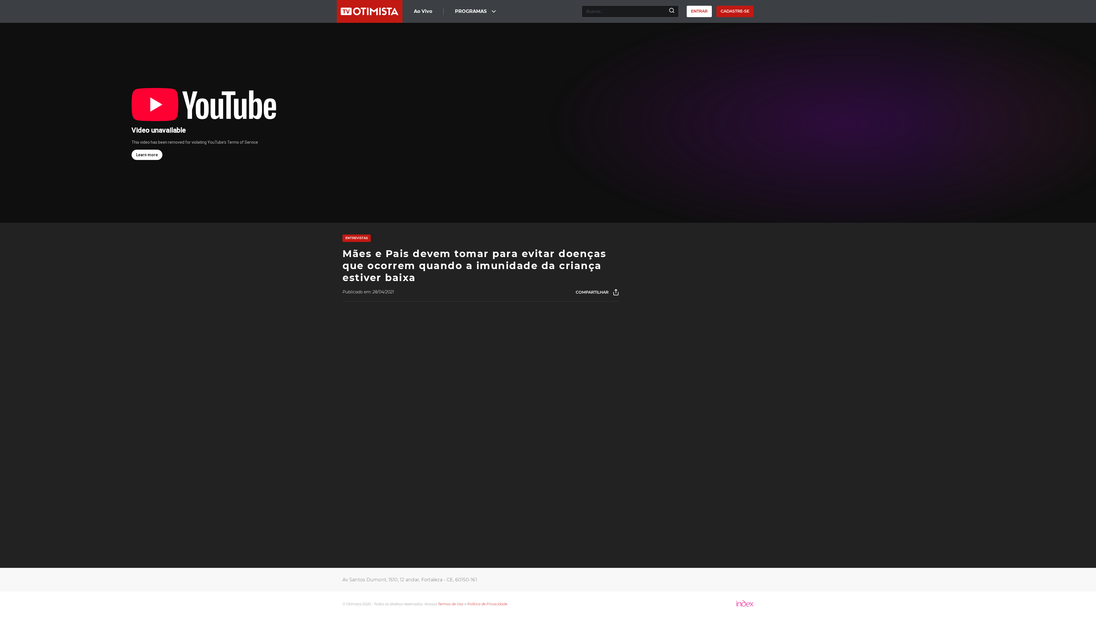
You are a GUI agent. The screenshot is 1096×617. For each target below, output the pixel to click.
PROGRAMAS (471, 11)
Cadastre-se (735, 11)
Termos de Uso (451, 604)
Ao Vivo (423, 11)
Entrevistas (356, 238)
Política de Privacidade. (487, 604)
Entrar (699, 11)
